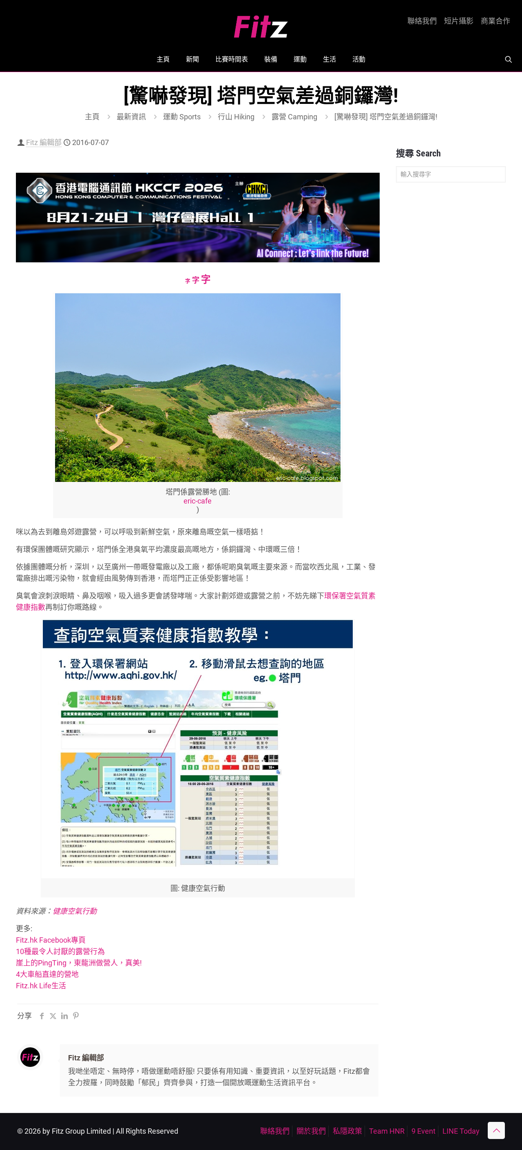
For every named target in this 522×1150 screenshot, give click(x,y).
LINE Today (461, 1131)
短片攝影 (458, 21)
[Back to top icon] (496, 1130)
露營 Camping (294, 116)
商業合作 (495, 21)
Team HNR (387, 1131)
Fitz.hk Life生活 (41, 985)
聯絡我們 (422, 21)
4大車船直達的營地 (47, 974)
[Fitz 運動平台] (261, 23)
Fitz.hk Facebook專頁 (51, 940)
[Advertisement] (451, 317)
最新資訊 (131, 116)
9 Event (423, 1131)
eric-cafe (198, 501)
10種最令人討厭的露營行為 (60, 951)
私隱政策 (347, 1131)
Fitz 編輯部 (44, 142)
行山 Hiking (236, 116)
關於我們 (311, 1131)
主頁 (92, 116)
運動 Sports (182, 116)
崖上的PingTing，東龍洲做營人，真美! (79, 963)
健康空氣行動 (75, 911)
